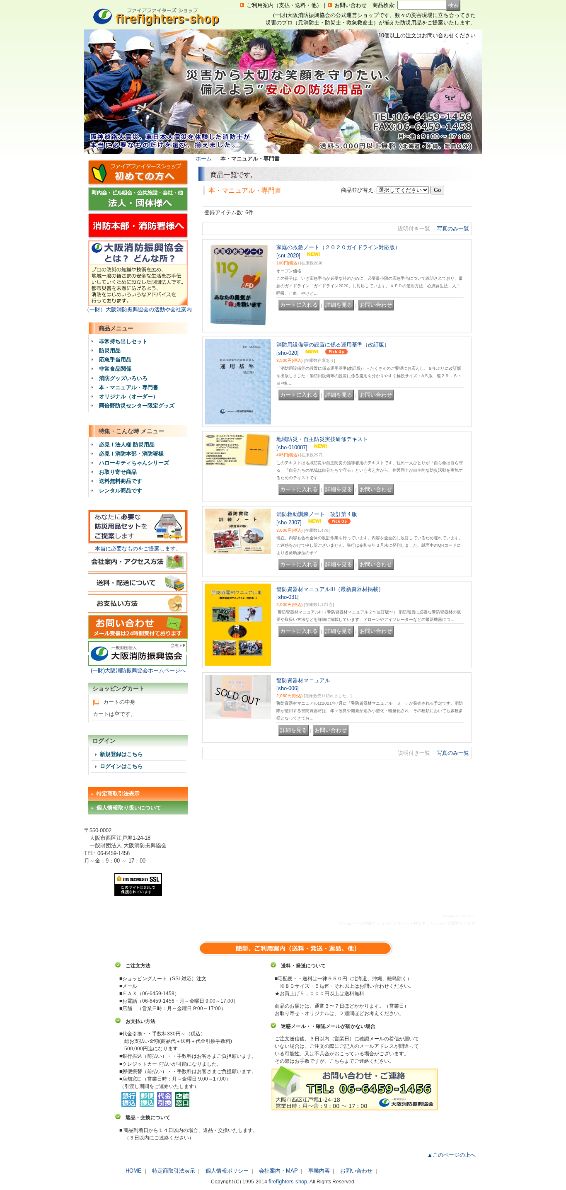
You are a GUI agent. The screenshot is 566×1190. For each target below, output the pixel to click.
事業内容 (319, 1171)
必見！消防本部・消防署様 (131, 454)
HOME (134, 1171)
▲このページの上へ (451, 1155)
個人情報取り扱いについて (129, 808)
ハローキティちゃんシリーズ (134, 463)
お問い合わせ (350, 5)
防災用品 (110, 350)
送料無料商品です (120, 481)
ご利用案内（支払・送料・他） (284, 5)
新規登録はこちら (121, 754)
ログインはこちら (121, 766)
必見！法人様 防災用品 (127, 444)
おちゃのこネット (466, 916)
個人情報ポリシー (227, 1171)
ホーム (204, 158)
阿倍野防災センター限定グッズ (136, 405)
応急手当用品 (115, 359)
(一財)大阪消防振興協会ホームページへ (138, 670)
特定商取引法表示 (118, 793)
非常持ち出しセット (123, 341)
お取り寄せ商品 (118, 472)
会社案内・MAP (278, 1171)
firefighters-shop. (288, 1181)
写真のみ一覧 (453, 228)
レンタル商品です (120, 490)
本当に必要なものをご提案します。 (138, 548)
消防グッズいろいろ (123, 378)
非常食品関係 (115, 369)
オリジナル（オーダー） (128, 396)
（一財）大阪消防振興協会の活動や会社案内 (138, 309)
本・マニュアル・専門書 (128, 387)
